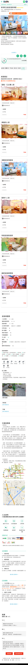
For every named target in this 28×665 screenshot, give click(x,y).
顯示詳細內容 (6, 404)
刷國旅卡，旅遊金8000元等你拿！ (19, 13)
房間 (8, 68)
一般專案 (4, 109)
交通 (16, 68)
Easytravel (16, 664)
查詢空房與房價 (5, 103)
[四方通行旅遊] (6, 2)
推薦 (24, 68)
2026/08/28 (4, 114)
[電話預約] (25, 56)
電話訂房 (12, 103)
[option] (14, 389)
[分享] (17, 56)
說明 (20, 68)
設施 (12, 68)
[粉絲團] (21, 56)
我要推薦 (9, 653)
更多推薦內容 (18, 653)
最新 (4, 68)
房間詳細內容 (7, 105)
